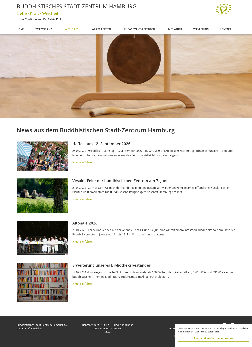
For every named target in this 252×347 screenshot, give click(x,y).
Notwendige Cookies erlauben (213, 338)
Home (20, 29)
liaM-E (107, 332)
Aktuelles (71, 29)
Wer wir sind (43, 29)
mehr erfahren (83, 162)
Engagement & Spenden (139, 29)
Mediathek (175, 29)
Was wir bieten (101, 29)
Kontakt (225, 29)
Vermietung (201, 29)
